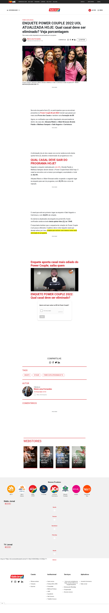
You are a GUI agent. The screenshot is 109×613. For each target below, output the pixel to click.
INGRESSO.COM (23, 1)
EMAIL (99, 1)
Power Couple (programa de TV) (53, 375)
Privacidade (50, 586)
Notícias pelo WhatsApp (70, 587)
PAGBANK (37, 1)
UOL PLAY (49, 1)
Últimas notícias (35, 581)
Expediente (50, 594)
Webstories (32, 441)
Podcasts (33, 584)
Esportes (33, 586)
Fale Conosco (50, 596)
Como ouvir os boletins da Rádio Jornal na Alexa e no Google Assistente (71, 583)
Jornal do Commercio (86, 581)
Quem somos (50, 581)
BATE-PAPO (91, 1)
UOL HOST (30, 1)
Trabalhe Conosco (51, 599)
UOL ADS (55, 1)
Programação (67, 589)
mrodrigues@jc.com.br (40, 392)
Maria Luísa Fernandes (34, 39)
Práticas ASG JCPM (52, 584)
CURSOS (43, 1)
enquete (27, 375)
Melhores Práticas (51, 589)
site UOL (58, 167)
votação (36, 375)
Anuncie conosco (68, 592)
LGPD (48, 591)
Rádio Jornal (84, 584)
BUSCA (82, 1)
